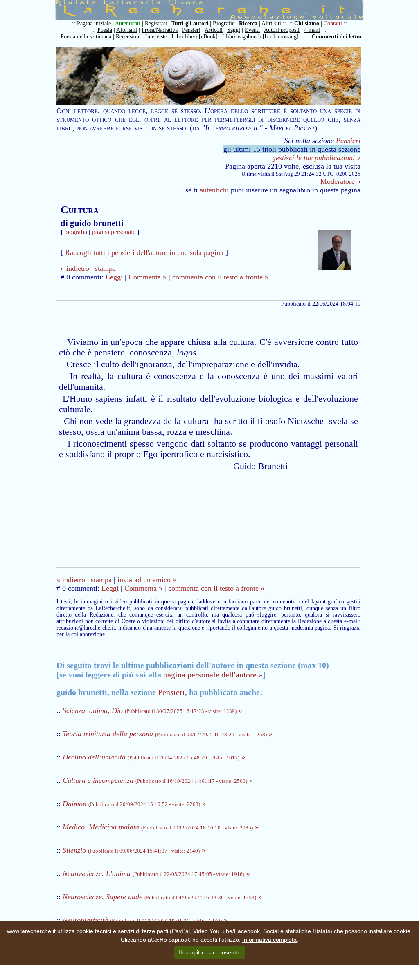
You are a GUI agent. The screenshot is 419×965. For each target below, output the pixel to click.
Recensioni (128, 37)
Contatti (333, 23)
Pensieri (191, 30)
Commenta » (147, 277)
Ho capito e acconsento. (209, 952)
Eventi (252, 30)
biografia (75, 231)
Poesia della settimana (86, 37)
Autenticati (127, 23)
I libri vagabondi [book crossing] (260, 37)
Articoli (214, 30)
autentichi (214, 190)
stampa (105, 268)
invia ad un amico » (146, 580)
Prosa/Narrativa (160, 30)
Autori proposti (282, 30)
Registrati (156, 23)
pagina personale (113, 231)
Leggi (114, 277)
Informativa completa (269, 939)
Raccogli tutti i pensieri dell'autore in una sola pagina (144, 252)
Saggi (233, 30)
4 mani (312, 30)
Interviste (156, 37)
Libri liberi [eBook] (194, 37)
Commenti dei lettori (338, 37)
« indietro (75, 268)
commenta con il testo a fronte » (220, 277)
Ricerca (248, 23)
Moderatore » (340, 181)
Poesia (104, 30)
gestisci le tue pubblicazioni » (316, 158)
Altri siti (271, 23)
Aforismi (126, 30)
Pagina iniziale (94, 23)
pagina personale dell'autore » (213, 674)
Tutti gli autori (189, 23)
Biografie (223, 23)
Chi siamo (306, 23)
